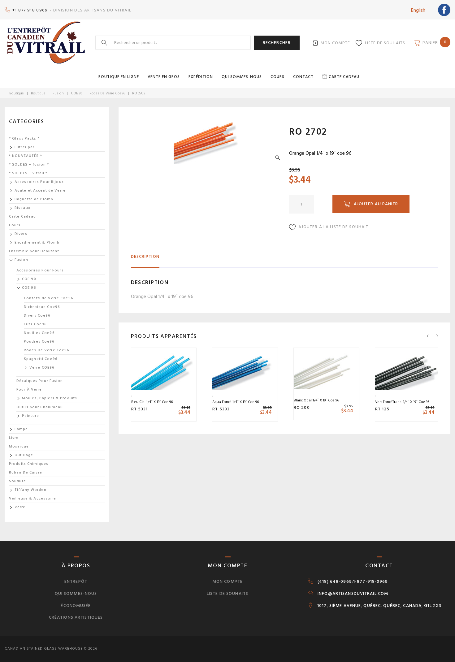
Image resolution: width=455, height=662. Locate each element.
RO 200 (302, 407)
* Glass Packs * (24, 138)
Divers (21, 233)
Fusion (58, 93)
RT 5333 (221, 409)
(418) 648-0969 (335, 581)
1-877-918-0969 (370, 581)
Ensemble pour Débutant (34, 251)
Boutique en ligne (118, 77)
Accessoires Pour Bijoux (39, 181)
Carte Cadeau (22, 216)
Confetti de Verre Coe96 (48, 298)
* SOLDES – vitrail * (28, 173)
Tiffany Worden (30, 489)
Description (145, 256)
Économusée (76, 605)
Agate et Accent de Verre (40, 190)
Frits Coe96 (35, 324)
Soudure (17, 481)
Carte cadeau (344, 77)
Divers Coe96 (37, 315)
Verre (20, 507)
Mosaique (19, 446)
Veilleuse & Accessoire (32, 498)
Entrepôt (75, 581)
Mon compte (335, 42)
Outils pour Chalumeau (39, 407)
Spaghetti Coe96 (41, 358)
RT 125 (382, 409)
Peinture (30, 415)
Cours (277, 77)
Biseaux (22, 207)
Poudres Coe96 (39, 341)
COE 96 (76, 93)
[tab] (145, 259)
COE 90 (29, 279)
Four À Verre (29, 389)
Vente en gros (164, 77)
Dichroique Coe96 (42, 306)
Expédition (200, 77)
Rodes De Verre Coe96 (107, 93)
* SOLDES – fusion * (29, 164)
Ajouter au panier (376, 203)
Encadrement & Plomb (37, 242)
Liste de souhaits (385, 42)
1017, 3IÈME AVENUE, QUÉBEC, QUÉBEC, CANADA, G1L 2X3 (379, 606)
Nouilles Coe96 (39, 332)
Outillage (24, 455)
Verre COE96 (41, 367)
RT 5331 (139, 409)
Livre (14, 437)
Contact (303, 77)
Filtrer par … (27, 147)
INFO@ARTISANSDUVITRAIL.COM (353, 594)
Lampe (21, 429)
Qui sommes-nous (242, 77)
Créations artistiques (76, 617)
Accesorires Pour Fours (40, 270)
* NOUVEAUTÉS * (25, 155)
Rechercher (277, 42)
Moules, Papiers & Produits (49, 398)
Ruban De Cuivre (25, 472)
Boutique (16, 93)
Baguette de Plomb (34, 199)
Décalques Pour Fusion (39, 380)
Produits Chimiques (28, 463)
